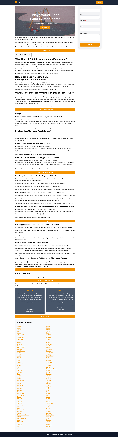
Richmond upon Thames (23, 414)
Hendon (19, 378)
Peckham (19, 382)
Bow (18, 400)
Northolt (48, 347)
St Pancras (19, 344)
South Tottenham (21, 393)
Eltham (47, 390)
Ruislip (47, 400)
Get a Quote (44, 27)
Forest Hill (19, 423)
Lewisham (48, 334)
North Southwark (21, 350)
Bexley (47, 418)
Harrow (47, 332)
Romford (48, 421)
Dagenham (48, 416)
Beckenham (49, 370)
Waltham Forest (49, 355)
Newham (48, 367)
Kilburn (18, 331)
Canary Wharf (20, 410)
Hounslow (48, 350)
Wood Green (20, 403)
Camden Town (20, 334)
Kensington (19, 329)
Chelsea (19, 332)
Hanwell (19, 416)
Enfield (47, 385)
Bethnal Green (20, 380)
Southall (48, 345)
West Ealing (20, 405)
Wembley (19, 388)
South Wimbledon (21, 418)
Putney (18, 367)
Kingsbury (19, 390)
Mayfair (18, 327)
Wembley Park (20, 391)
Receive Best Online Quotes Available (45, 172)
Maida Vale (19, 326)
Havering (48, 423)
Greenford (19, 428)
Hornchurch (49, 424)
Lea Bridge (19, 401)
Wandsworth (20, 364)
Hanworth (48, 391)
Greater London (49, 362)
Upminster (48, 426)
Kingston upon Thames (51, 368)
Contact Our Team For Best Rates (45, 109)
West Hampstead (21, 345)
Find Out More (45, 269)
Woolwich (48, 378)
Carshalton (48, 380)
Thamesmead (49, 403)
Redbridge (48, 383)
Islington (19, 357)
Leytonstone (49, 349)
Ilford (47, 395)
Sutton (47, 388)
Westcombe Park (50, 344)
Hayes (47, 382)
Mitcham (48, 327)
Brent (18, 373)
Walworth (19, 365)
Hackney (19, 383)
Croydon (48, 375)
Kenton (18, 426)
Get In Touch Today (45, 50)
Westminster (20, 341)
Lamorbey (48, 410)
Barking (48, 393)
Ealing (18, 406)
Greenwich (19, 424)
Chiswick (19, 362)
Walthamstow (49, 360)
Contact (99, 2)
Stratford (48, 326)
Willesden (19, 352)
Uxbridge (48, 408)
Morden (48, 329)
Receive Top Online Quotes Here (45, 221)
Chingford (48, 387)
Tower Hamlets (20, 395)
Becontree (48, 411)
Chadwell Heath (50, 414)
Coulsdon (48, 413)
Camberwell (20, 370)
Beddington (48, 373)
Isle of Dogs (20, 421)
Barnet (47, 357)
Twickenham (49, 331)
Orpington (48, 419)
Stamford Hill (20, 385)
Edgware (48, 339)
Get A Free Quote (45, 316)
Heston (47, 364)
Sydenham (48, 336)
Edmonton (48, 359)
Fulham (19, 354)
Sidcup (47, 406)
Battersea (19, 349)
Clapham (19, 360)
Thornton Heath (49, 352)
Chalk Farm (20, 339)
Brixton (18, 377)
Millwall (19, 413)
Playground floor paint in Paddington (24, 134)
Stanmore (48, 365)
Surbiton (48, 372)
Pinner (47, 377)
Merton (18, 419)
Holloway (19, 359)
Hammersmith (20, 347)
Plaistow (48, 342)
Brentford (19, 396)
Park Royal (19, 372)
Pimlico (19, 342)
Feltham (48, 396)
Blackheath (48, 337)
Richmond (19, 411)
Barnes (18, 368)
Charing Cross (20, 337)
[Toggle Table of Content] (28, 55)
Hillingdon (48, 398)
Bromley (19, 408)
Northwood (48, 401)
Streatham (19, 398)
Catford (47, 341)
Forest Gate (49, 354)
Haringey (19, 387)
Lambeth (19, 375)
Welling (48, 405)
